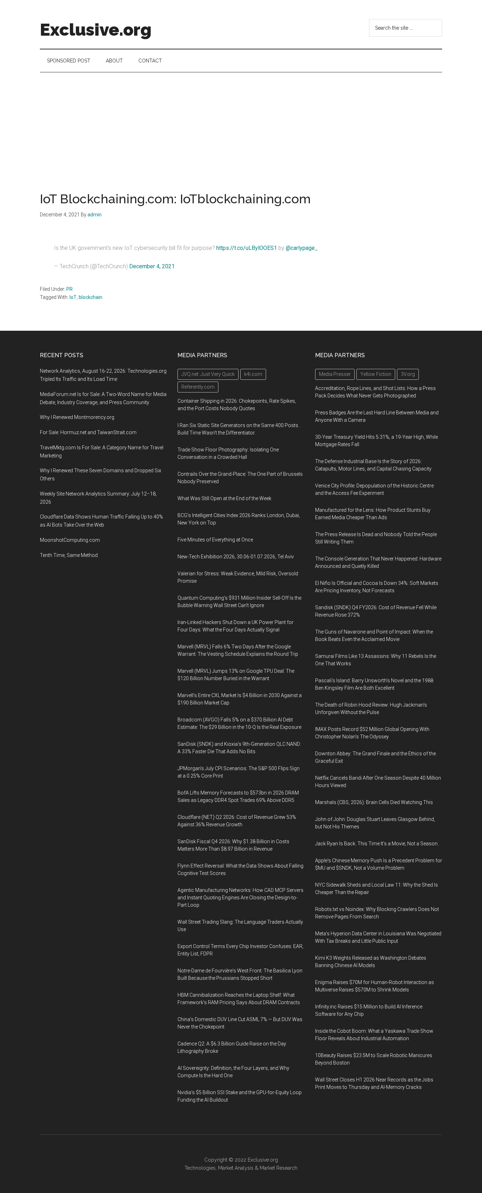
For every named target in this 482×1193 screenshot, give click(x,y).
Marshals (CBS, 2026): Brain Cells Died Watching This (374, 802)
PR (69, 289)
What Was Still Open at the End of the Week (224, 498)
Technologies (200, 1168)
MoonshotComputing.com (70, 540)
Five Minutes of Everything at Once (215, 539)
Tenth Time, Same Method (69, 555)
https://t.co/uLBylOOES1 (246, 248)
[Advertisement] (241, 125)
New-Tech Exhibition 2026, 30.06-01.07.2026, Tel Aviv (235, 556)
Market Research (278, 1168)
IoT (73, 297)
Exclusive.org (95, 30)
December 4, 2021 (152, 266)
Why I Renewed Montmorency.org (77, 417)
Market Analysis (235, 1168)
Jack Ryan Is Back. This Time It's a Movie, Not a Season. (377, 843)
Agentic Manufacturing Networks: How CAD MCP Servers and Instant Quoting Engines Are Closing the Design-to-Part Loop (240, 897)
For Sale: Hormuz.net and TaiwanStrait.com (88, 432)
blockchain (90, 297)
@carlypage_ (302, 248)
